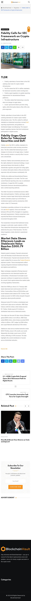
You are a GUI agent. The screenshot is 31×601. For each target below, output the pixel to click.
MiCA (7, 209)
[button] (25, 405)
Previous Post (9, 374)
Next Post (23, 392)
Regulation (4, 436)
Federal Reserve (25, 260)
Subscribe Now (15, 487)
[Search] (29, 2)
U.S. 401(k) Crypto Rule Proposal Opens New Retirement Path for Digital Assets (14, 378)
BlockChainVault (15, 598)
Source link (4, 349)
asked (7, 145)
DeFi (27, 122)
